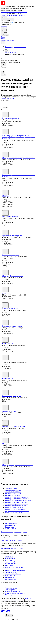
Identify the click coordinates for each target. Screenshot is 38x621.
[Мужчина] (5, 114)
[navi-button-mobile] (3, 42)
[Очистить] (3, 64)
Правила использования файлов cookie (14, 15)
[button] (3, 37)
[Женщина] (5, 251)
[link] (4, 32)
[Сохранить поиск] (3, 72)
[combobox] (10, 60)
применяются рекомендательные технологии (17, 599)
